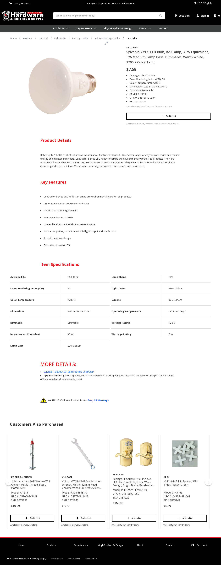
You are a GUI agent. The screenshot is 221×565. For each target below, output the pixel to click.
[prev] (8, 481)
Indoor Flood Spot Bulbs (107, 38)
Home (13, 38)
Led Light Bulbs (80, 38)
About (140, 545)
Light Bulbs (60, 38)
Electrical (43, 38)
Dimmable (132, 38)
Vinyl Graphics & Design (110, 545)
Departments (81, 545)
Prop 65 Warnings (98, 400)
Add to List (171, 116)
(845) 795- (20, 3)
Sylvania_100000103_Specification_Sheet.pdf (69, 371)
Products (27, 38)
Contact (170, 545)
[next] (208, 481)
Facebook (201, 545)
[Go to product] (32, 454)
